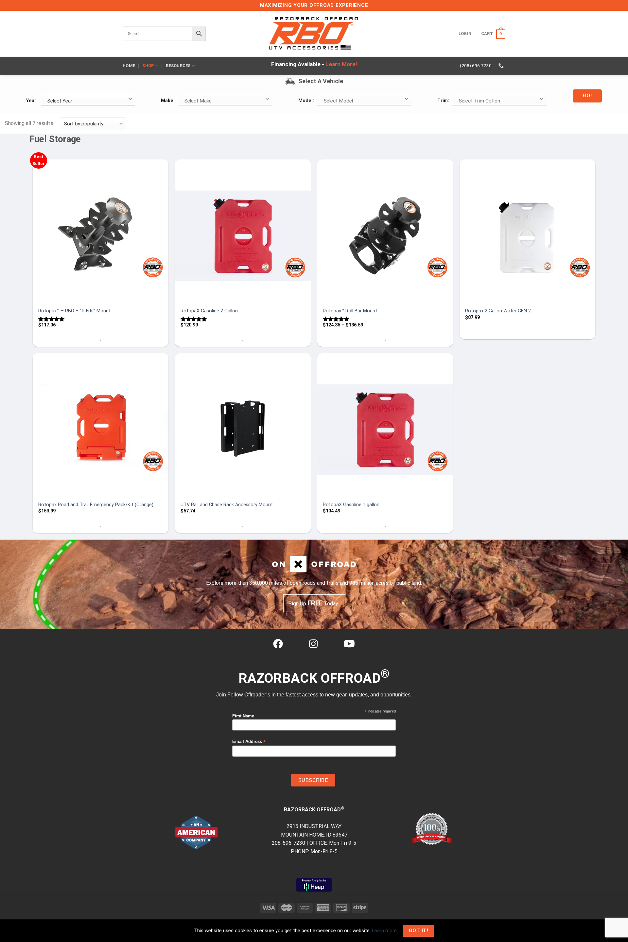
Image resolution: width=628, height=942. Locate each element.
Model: (306, 100)
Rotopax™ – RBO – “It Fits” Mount (74, 311)
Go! (587, 96)
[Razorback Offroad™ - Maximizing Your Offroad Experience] (314, 34)
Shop (148, 65)
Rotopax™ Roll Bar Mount (350, 311)
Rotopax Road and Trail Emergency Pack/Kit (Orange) (95, 505)
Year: (32, 100)
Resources (178, 65)
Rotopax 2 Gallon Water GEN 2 (498, 311)
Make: (168, 100)
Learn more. (385, 930)
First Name (243, 716)
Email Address (249, 742)
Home (129, 65)
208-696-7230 (288, 843)
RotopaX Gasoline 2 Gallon (209, 311)
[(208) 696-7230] (501, 65)
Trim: (443, 100)
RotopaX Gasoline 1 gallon (351, 505)
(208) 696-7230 (476, 65)
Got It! (418, 930)
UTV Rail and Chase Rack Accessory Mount (227, 505)
